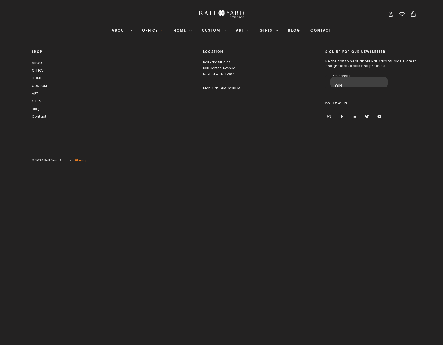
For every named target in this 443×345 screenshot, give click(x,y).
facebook (342, 116)
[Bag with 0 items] (413, 14)
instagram (329, 116)
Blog (294, 30)
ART (240, 30)
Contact (320, 30)
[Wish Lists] (402, 14)
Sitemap (80, 160)
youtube (379, 116)
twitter (367, 116)
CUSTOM (211, 30)
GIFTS (266, 30)
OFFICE (150, 30)
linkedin (354, 116)
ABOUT (119, 30)
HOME (180, 30)
